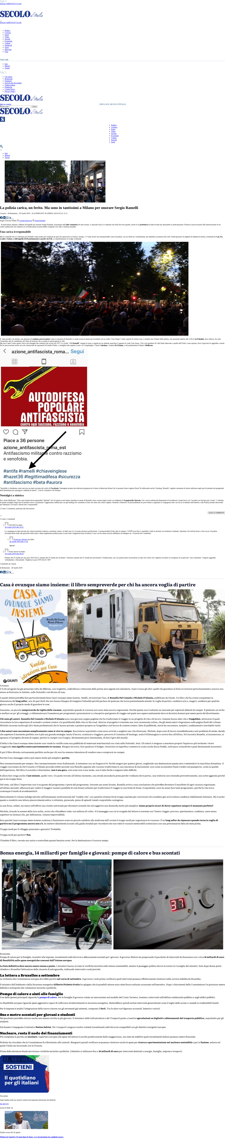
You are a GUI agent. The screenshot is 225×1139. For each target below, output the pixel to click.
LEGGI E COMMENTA (216, 513)
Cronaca (8, 33)
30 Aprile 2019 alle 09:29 (14, 554)
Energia (114, 140)
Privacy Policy (10, 91)
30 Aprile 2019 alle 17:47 (18, 542)
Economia (8, 41)
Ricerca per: (4, 106)
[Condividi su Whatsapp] (7, 218)
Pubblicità (8, 87)
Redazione (9, 79)
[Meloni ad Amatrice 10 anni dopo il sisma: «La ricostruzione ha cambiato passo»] (26, 1128)
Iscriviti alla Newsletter (13, 83)
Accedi (18, 4)
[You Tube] (3, 2)
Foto (6, 52)
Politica (7, 31)
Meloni (7, 66)
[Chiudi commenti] (1, 515)
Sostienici (8, 81)
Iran (6, 64)
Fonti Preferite (39, 221)
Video (7, 37)
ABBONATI (11, 4)
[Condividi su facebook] (1, 218)
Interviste (8, 50)
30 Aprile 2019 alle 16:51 (14, 527)
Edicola (3, 4)
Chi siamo (8, 77)
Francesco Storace (21, 539)
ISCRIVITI (4, 1104)
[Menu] (1, 116)
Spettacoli (8, 45)
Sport (7, 47)
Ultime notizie (10, 85)
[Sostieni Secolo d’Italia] (24, 1092)
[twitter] (5, 2)
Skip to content (5, 104)
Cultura (7, 43)
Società (7, 39)
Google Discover (25, 221)
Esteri (7, 35)
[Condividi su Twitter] (10, 218)
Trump (7, 68)
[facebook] (1, 2)
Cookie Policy (10, 89)
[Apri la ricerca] (1, 147)
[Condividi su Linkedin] (4, 218)
